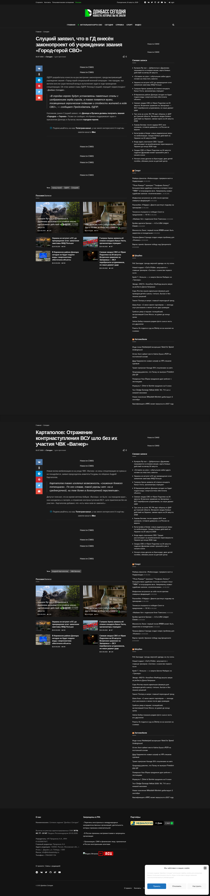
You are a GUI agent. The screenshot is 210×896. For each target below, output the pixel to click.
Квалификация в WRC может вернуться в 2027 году (153, 403)
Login (172, 2)
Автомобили (141, 339)
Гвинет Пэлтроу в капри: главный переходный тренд (153, 300)
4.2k (111, 268)
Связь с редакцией (52, 866)
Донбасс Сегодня (56, 90)
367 (111, 246)
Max (94, 132)
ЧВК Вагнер (75, 571)
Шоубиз (138, 255)
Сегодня (46, 32)
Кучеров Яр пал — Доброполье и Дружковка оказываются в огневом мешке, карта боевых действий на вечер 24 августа (57, 223)
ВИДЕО (138, 24)
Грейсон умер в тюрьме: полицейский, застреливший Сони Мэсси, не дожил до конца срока (151, 314)
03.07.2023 (40, 56)
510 (97, 230)
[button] (205, 868)
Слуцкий (75, 188)
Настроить (196, 886)
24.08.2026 (42, 230)
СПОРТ (129, 24)
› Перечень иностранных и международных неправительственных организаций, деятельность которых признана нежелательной (103, 825)
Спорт (138, 170)
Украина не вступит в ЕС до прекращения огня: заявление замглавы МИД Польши (65, 240)
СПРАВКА (120, 24)
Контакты (47, 2)
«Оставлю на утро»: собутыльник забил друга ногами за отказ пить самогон (103, 226)
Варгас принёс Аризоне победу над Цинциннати (151, 244)
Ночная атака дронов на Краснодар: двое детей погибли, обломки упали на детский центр (153, 159)
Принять (156, 886)
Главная (38, 32)
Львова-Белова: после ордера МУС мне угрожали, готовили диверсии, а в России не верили (151, 127)
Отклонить (176, 886)
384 (64, 263)
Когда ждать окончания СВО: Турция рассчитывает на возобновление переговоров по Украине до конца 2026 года (153, 144)
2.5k (49, 230)
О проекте (39, 2)
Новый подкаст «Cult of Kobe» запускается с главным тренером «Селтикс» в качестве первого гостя (152, 270)
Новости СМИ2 (87, 67)
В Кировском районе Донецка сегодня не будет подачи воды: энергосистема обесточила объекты (65, 256)
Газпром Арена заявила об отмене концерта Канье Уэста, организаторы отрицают (113, 240)
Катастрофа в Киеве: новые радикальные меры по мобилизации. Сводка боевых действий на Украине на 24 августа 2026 (153, 135)
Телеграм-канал (83, 128)
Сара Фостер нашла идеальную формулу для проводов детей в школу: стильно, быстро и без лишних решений (151, 293)
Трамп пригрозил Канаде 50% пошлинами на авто (152, 367)
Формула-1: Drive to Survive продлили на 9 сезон (151, 385)
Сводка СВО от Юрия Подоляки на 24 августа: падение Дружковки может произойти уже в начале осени (152, 152)
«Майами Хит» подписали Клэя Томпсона (149, 219)
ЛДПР (66, 188)
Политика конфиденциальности (177, 892)
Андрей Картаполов (60, 571)
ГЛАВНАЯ (71, 24)
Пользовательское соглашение (63, 2)
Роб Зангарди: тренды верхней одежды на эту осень (153, 263)
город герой (57, 188)
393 (64, 246)
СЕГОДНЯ (109, 24)
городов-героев (90, 119)
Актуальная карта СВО (91, 24)
